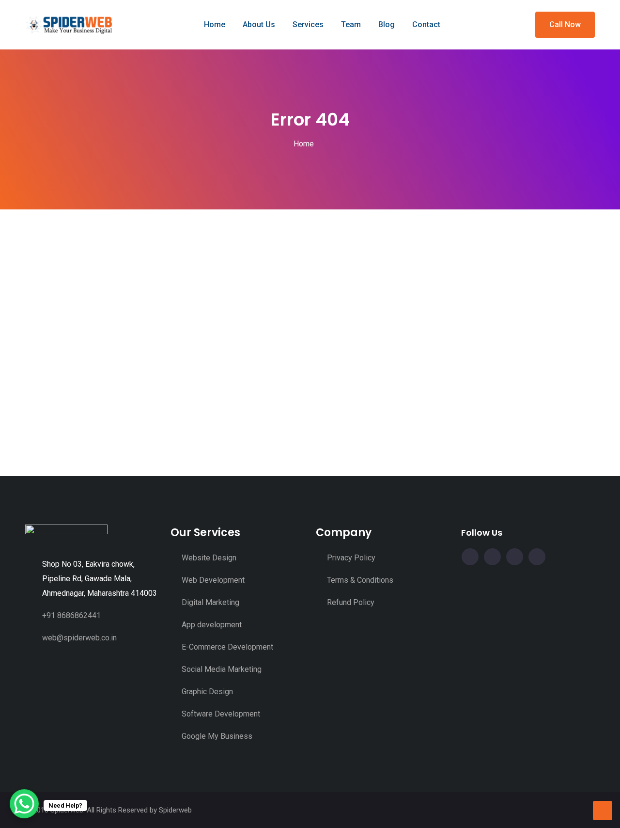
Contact (426, 24)
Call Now (565, 24)
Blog (386, 24)
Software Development (221, 713)
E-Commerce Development (227, 647)
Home (214, 24)
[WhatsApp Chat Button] (24, 803)
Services (308, 24)
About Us (259, 24)
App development (212, 624)
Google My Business (217, 736)
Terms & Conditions (360, 580)
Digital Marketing (210, 602)
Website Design (209, 557)
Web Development (213, 580)
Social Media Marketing (222, 669)
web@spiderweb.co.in (79, 637)
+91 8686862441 (71, 615)
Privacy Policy (351, 557)
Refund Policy (350, 602)
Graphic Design (207, 691)
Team (351, 24)
